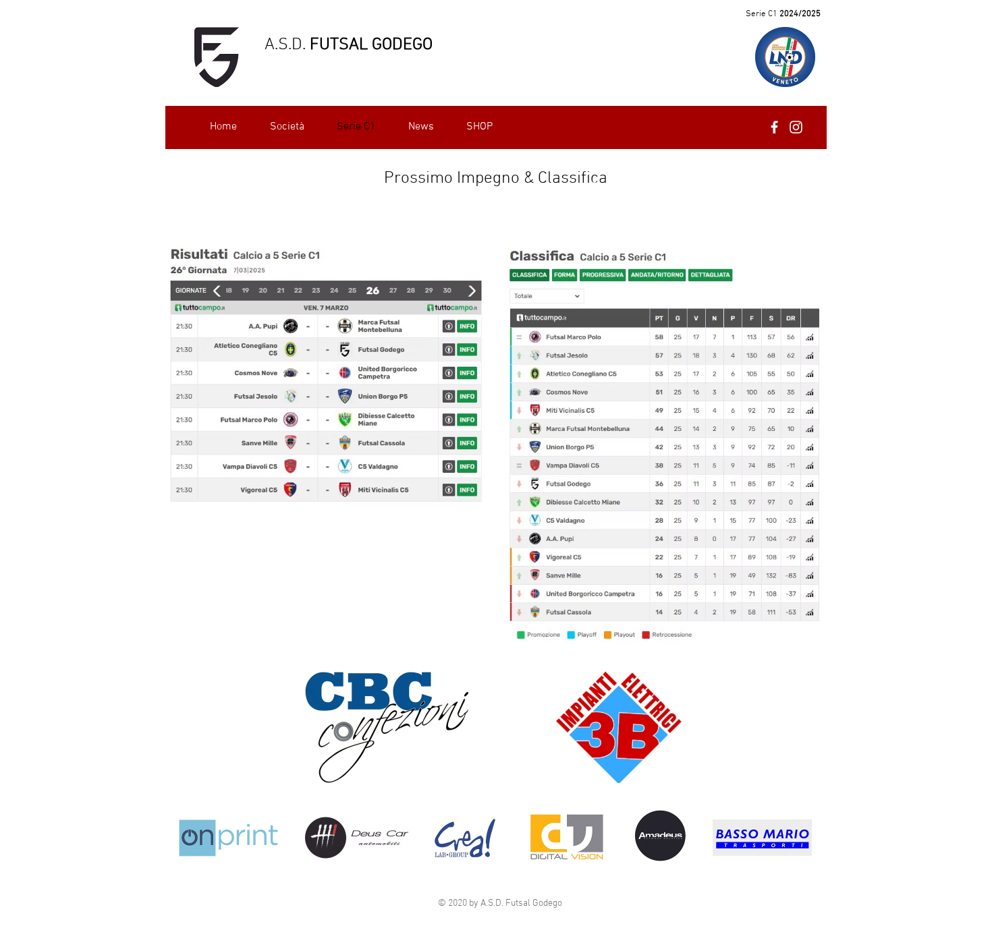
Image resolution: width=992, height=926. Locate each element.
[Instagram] (796, 127)
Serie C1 (761, 14)
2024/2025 (799, 14)
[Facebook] (774, 127)
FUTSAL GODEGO (369, 45)
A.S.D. (285, 45)
